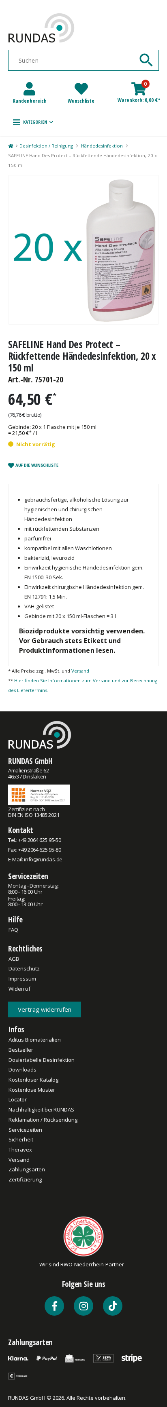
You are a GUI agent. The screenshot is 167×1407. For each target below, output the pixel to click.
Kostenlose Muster (32, 1089)
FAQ (13, 929)
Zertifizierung (25, 1179)
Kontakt (20, 830)
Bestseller (21, 1049)
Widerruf (19, 988)
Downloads (22, 1069)
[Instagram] (83, 1306)
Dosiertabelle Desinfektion (42, 1059)
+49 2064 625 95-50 (39, 840)
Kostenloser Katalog (33, 1079)
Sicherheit (21, 1139)
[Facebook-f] (54, 1306)
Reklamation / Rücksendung (43, 1119)
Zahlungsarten (27, 1169)
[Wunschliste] (81, 88)
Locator (18, 1099)
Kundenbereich (30, 100)
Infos (16, 1029)
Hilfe (15, 919)
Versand (80, 671)
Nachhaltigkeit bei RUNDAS (41, 1109)
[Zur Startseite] (10, 146)
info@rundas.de (43, 859)
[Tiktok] (112, 1306)
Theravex (20, 1149)
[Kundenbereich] (29, 88)
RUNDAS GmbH (30, 760)
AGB (14, 958)
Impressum (22, 978)
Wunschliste (81, 100)
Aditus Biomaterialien (35, 1039)
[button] (33, 122)
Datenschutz (24, 968)
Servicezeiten (28, 876)
